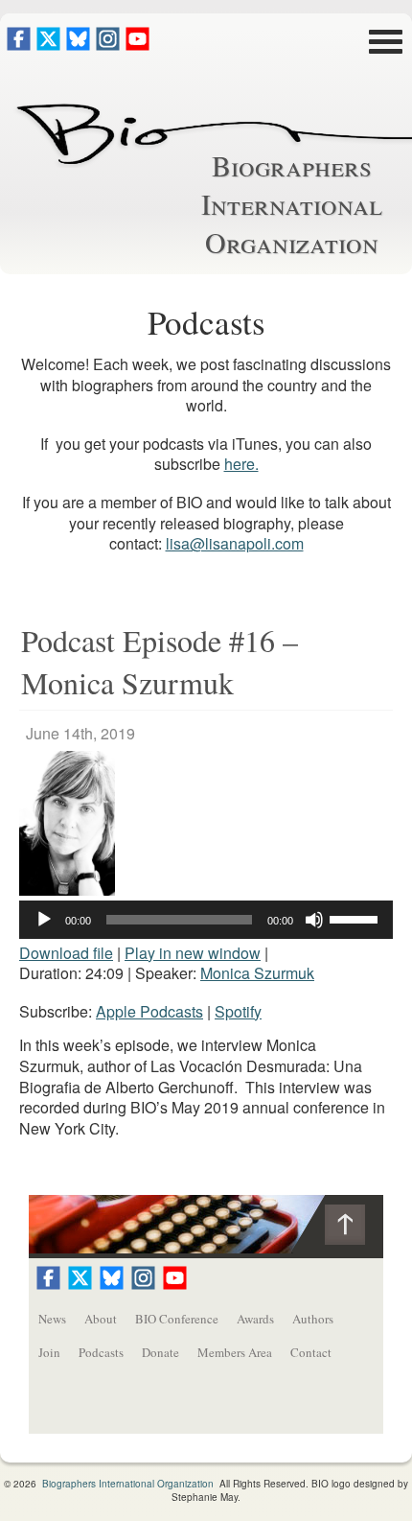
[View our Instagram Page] (108, 45)
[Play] (44, 919)
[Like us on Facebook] (19, 45)
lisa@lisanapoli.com (235, 543)
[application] (206, 920)
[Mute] (314, 919)
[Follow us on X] (48, 45)
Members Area (234, 1352)
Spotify (238, 1011)
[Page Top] (354, 1229)
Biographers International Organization (291, 203)
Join (49, 1352)
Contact (311, 1352)
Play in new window (193, 953)
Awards (255, 1318)
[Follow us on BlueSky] (78, 45)
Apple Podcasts (149, 1011)
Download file (66, 953)
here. (241, 464)
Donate (160, 1352)
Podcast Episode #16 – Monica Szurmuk (159, 661)
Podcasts (101, 1352)
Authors (312, 1318)
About (100, 1318)
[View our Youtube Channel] (137, 45)
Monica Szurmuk (257, 973)
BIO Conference (176, 1318)
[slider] (356, 918)
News (52, 1318)
